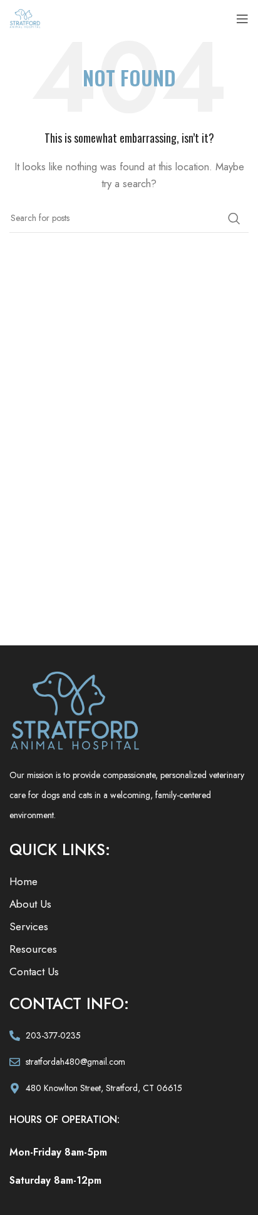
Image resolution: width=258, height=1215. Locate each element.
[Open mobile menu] (242, 18)
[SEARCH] (234, 218)
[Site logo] (25, 17)
